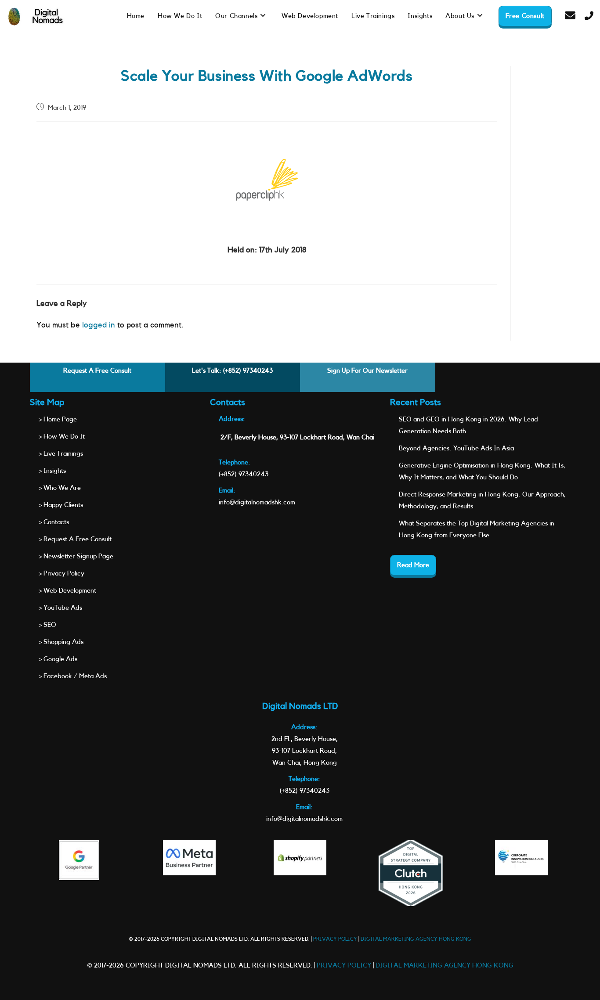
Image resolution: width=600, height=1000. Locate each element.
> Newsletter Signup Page (76, 556)
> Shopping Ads (61, 642)
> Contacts (54, 522)
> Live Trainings (61, 453)
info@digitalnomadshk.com (257, 502)
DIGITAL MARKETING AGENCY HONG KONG (416, 939)
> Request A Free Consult (75, 539)
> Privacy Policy (61, 573)
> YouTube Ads (60, 607)
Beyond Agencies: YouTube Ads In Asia (456, 448)
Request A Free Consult (97, 370)
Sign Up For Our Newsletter (367, 370)
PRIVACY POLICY (335, 939)
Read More (413, 565)
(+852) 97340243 (248, 370)
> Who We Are (60, 488)
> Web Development (67, 590)
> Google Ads (58, 659)
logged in (98, 325)
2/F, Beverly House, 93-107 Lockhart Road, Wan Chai (297, 437)
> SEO (47, 625)
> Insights (52, 471)
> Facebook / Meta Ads (73, 676)
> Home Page (58, 419)
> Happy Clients (61, 505)
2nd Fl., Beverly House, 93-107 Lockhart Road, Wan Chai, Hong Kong (304, 751)
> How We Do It (62, 436)
